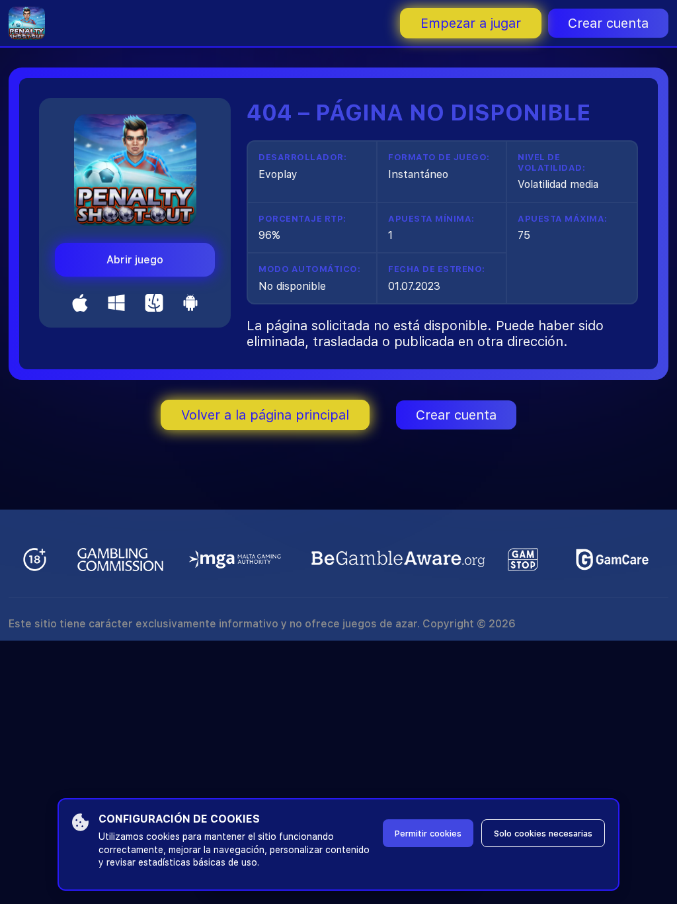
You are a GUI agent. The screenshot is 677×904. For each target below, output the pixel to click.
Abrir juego (134, 259)
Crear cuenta (608, 23)
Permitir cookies (428, 833)
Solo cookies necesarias (543, 833)
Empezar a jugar (470, 23)
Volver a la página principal (265, 415)
